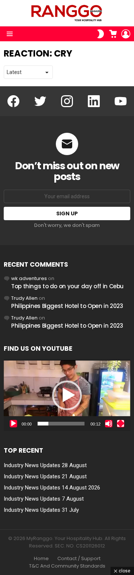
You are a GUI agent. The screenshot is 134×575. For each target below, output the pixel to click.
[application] (67, 395)
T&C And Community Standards (67, 566)
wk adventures (29, 278)
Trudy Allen (24, 298)
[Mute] (108, 423)
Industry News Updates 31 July (41, 510)
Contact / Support (78, 559)
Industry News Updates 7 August (44, 498)
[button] (67, 395)
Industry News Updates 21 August (45, 476)
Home (41, 559)
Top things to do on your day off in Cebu (67, 286)
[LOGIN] (125, 33)
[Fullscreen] (120, 423)
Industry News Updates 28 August (45, 465)
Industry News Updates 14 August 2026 (52, 487)
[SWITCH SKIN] (100, 33)
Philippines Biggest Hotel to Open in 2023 (67, 306)
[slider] (61, 423)
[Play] (13, 423)
